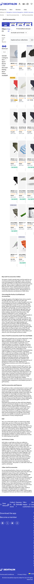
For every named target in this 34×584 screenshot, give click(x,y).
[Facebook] (2, 523)
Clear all (8, 30)
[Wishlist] (31, 4)
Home (2, 15)
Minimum (5, 48)
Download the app (8, 513)
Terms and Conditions (7, 574)
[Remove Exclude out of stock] (26, 33)
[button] (3, 9)
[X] (7, 523)
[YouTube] (12, 523)
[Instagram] (17, 523)
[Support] (27, 4)
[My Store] (23, 4)
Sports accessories (13, 15)
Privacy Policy (22, 574)
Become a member (8, 517)
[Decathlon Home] (8, 4)
